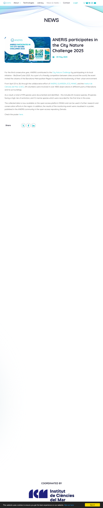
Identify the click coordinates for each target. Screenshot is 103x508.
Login (75, 3)
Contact (66, 3)
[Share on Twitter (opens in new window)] (23, 125)
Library (40, 3)
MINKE (74, 83)
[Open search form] (84, 3)
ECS (68, 83)
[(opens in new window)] (51, 500)
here (21, 114)
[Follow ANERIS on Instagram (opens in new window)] (92, 3)
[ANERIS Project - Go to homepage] (7, 3)
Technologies (28, 3)
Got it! (92, 505)
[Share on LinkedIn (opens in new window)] (33, 125)
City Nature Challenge (61, 72)
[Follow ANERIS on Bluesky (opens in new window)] (87, 3)
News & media (53, 3)
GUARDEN (62, 83)
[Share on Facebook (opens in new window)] (28, 125)
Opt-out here (69, 505)
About (16, 3)
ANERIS (53, 83)
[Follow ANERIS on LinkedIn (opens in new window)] (89, 3)
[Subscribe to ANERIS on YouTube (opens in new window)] (94, 3)
